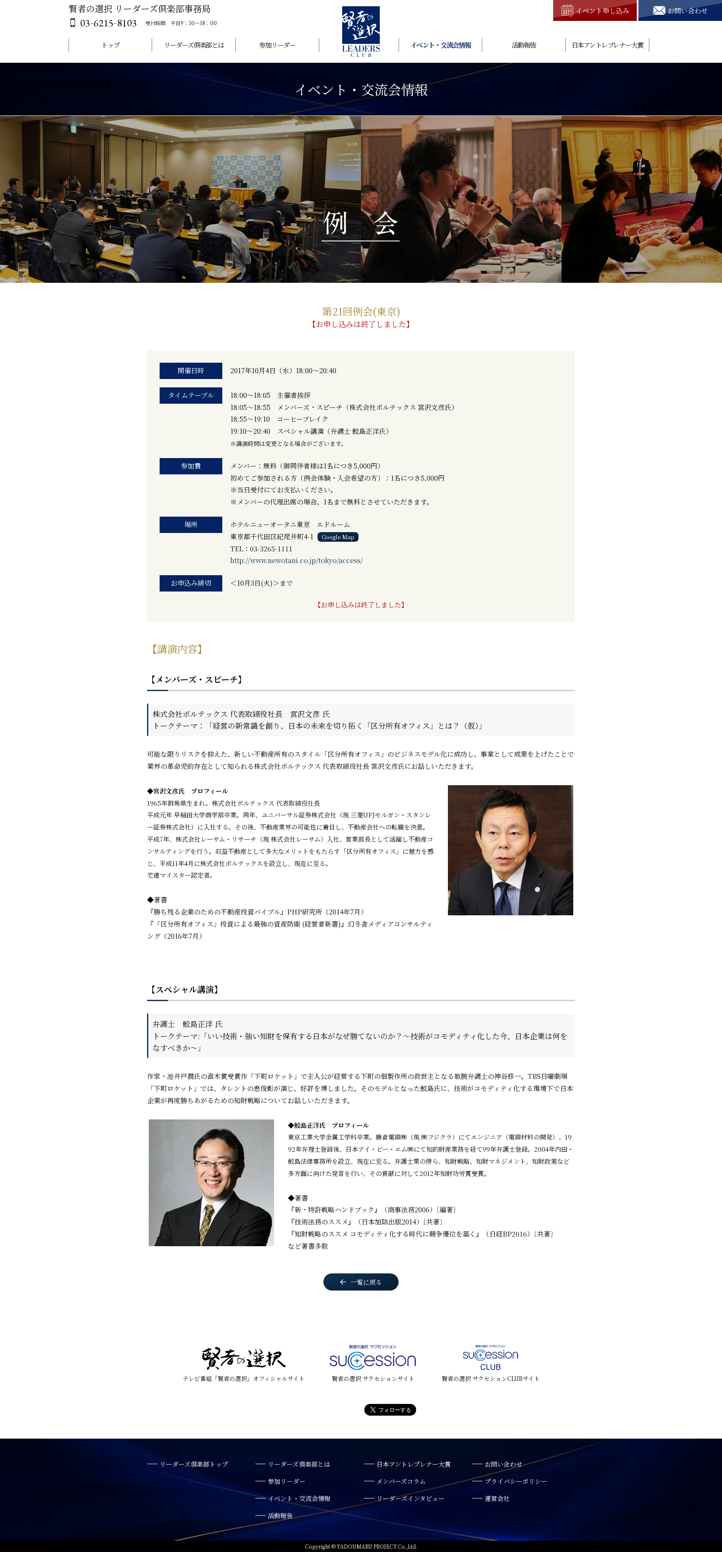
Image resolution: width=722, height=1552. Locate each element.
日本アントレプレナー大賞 (607, 45)
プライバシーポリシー (516, 1481)
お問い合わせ (503, 1464)
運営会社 (497, 1498)
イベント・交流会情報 (440, 45)
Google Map (338, 537)
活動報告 (524, 45)
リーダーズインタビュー (410, 1498)
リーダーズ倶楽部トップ (194, 1464)
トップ (110, 45)
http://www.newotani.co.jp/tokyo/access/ (296, 560)
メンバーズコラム (401, 1481)
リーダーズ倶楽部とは (194, 45)
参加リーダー (277, 45)
